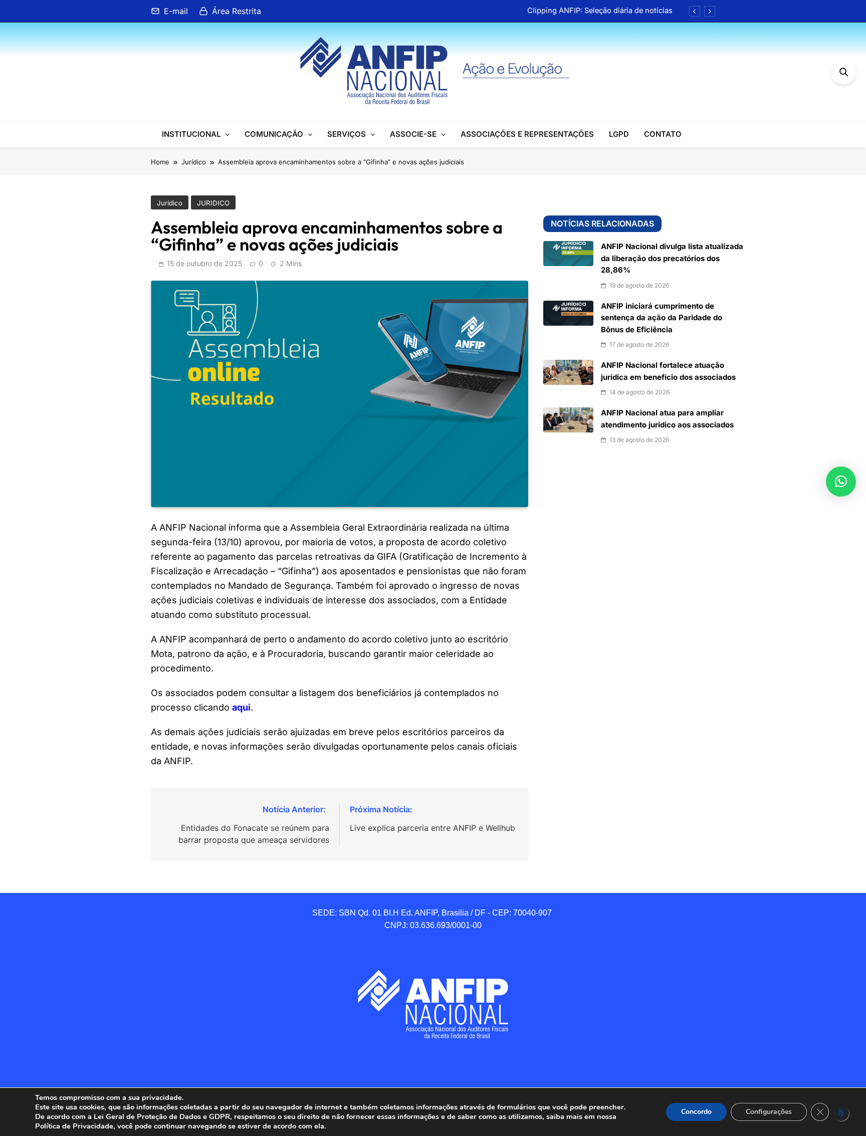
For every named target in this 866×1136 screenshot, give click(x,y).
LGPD (619, 134)
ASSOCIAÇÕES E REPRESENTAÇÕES (527, 134)
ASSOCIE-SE (413, 134)
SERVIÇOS (346, 134)
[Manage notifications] (841, 1113)
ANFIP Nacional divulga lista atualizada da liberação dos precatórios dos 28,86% (672, 258)
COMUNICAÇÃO (274, 134)
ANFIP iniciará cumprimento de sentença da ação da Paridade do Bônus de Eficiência (661, 318)
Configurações (769, 1111)
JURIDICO (213, 203)
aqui (241, 707)
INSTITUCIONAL (191, 134)
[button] (841, 482)
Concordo (696, 1111)
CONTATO (663, 134)
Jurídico (169, 203)
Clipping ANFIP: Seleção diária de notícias (600, 11)
